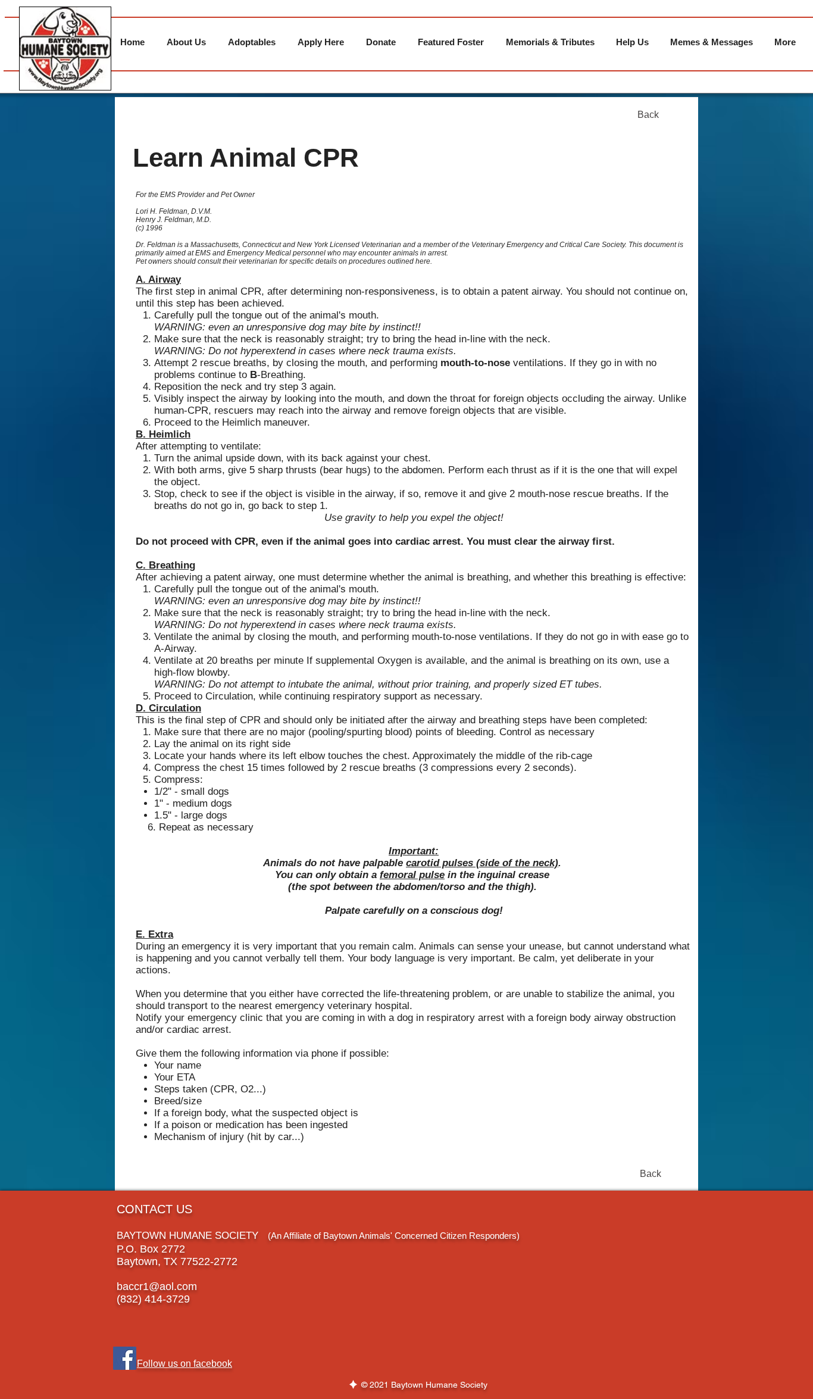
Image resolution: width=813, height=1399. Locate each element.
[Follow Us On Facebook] (124, 1358)
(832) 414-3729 (153, 1299)
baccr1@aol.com (157, 1286)
